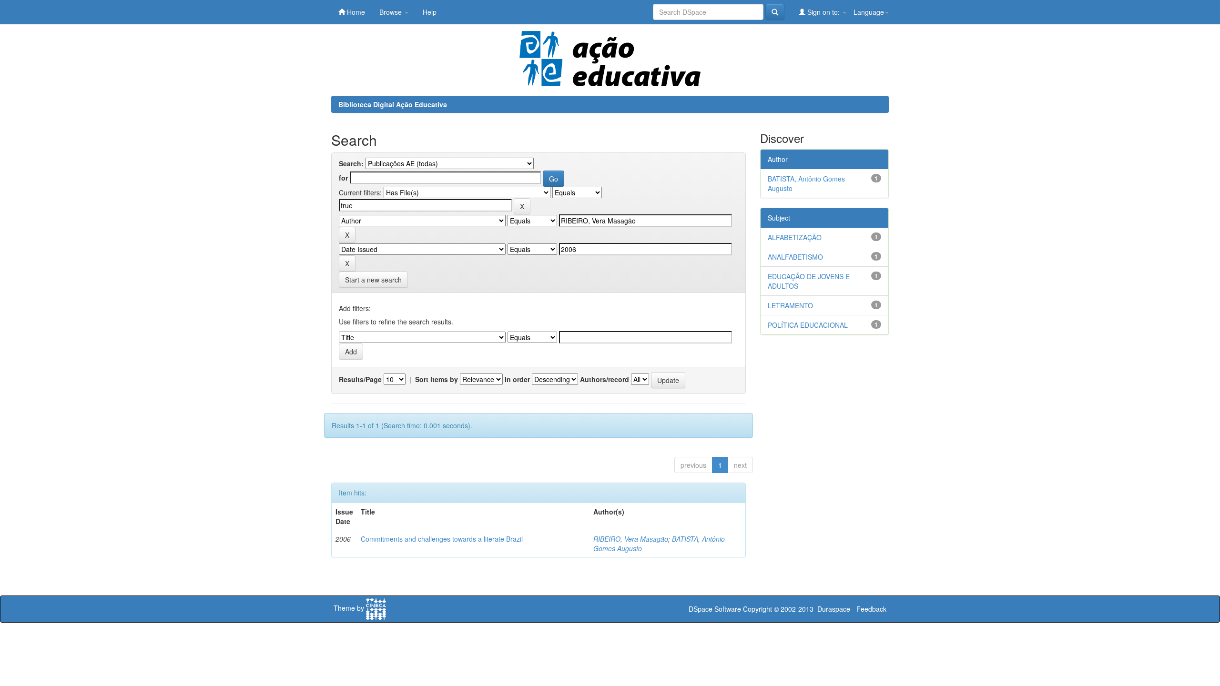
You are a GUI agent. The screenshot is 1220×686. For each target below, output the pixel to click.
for (343, 177)
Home (355, 12)
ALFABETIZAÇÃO (795, 237)
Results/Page (360, 379)
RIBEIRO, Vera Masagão (630, 539)
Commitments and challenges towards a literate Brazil (442, 539)
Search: (351, 163)
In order (517, 379)
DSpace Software (715, 609)
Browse (391, 12)
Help (430, 12)
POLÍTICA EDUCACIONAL (808, 325)
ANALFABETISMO (795, 257)
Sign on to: (823, 12)
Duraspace (833, 609)
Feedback (871, 609)
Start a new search (373, 279)
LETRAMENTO (790, 305)
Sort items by (436, 379)
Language (869, 12)
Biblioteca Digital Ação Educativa (392, 104)
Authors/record (604, 379)
